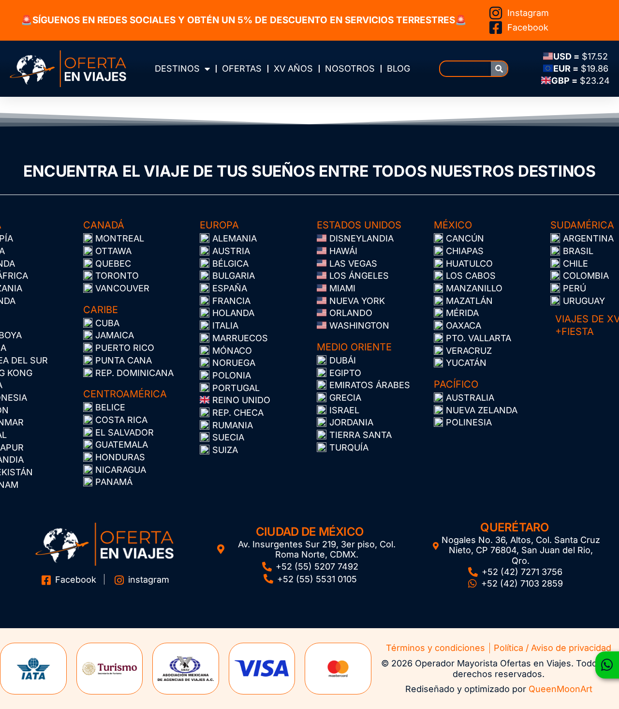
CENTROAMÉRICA (125, 394)
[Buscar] (499, 68)
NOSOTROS (350, 68)
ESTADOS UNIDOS (359, 225)
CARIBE (100, 310)
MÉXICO (453, 225)
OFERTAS (242, 68)
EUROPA (219, 225)
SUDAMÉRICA (582, 225)
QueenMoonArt (560, 689)
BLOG (398, 68)
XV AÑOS (293, 68)
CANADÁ (103, 225)
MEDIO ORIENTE (354, 347)
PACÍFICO (456, 384)
